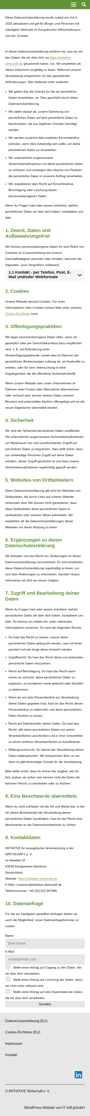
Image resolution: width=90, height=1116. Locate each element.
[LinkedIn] (78, 1075)
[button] (73, 4)
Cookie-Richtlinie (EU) (22, 1032)
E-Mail (9, 951)
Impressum (13, 1043)
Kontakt (11, 1055)
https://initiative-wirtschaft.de (37, 878)
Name (9, 935)
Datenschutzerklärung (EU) (26, 1021)
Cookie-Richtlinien (17, 313)
